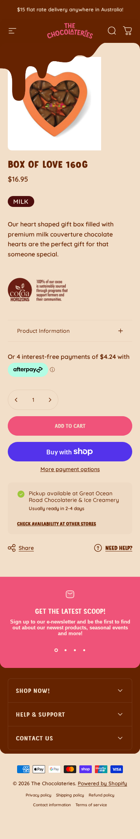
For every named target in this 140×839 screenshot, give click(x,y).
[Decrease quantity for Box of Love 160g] (16, 400)
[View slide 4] (84, 650)
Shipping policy (70, 795)
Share (26, 547)
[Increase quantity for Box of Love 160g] (50, 400)
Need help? (118, 547)
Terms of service (91, 804)
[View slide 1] (56, 650)
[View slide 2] (65, 650)
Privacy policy (38, 795)
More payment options (70, 469)
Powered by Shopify (102, 783)
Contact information (52, 804)
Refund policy (101, 795)
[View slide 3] (74, 650)
